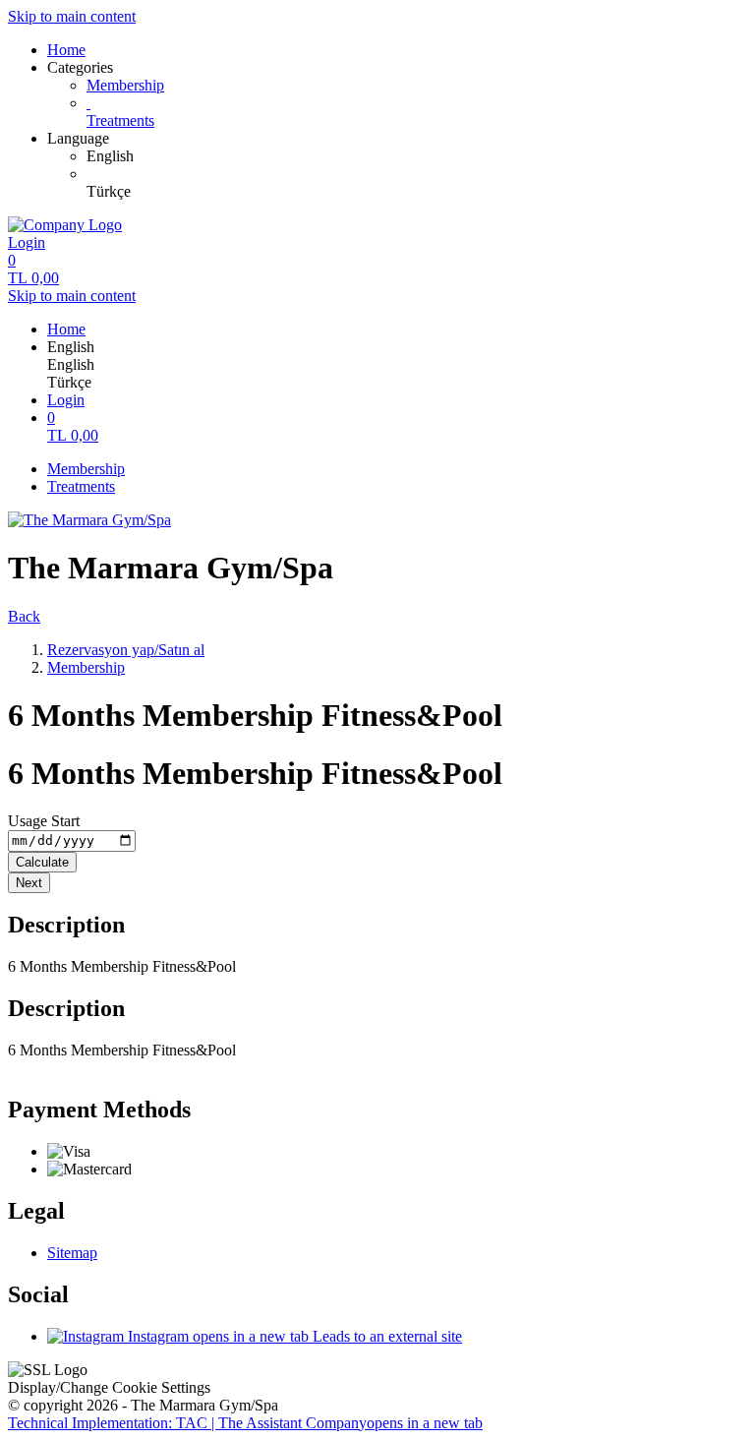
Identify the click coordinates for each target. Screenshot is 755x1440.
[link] (417, 156)
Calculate (42, 862)
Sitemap (72, 1252)
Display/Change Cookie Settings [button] (109, 1387)
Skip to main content (72, 16)
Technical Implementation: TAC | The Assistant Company (245, 1422)
